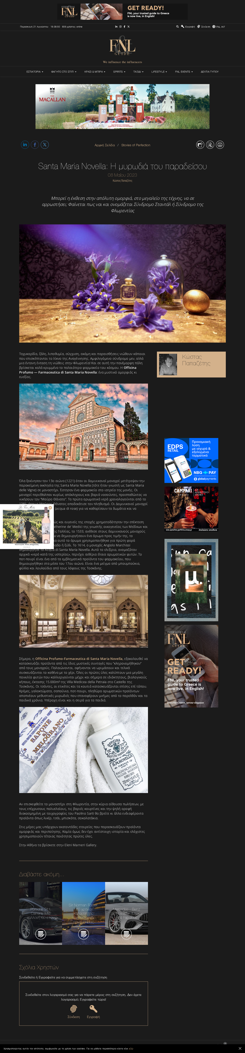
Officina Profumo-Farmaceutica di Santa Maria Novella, (79, 658)
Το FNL (149, 1045)
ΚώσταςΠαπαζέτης (196, 360)
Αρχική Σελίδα (105, 145)
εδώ (131, 1048)
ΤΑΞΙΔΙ (137, 71)
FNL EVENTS (183, 71)
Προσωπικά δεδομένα (204, 1045)
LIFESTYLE (158, 71)
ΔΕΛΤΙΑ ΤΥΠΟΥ (210, 71)
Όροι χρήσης (184, 1045)
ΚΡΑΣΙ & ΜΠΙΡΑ (93, 71)
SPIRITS (118, 71)
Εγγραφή (189, 26)
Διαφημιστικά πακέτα (166, 1045)
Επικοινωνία (137, 1045)
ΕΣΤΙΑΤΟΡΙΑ (34, 71)
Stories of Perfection (135, 145)
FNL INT (220, 26)
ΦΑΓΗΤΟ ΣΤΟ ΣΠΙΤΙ (63, 71)
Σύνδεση (205, 26)
